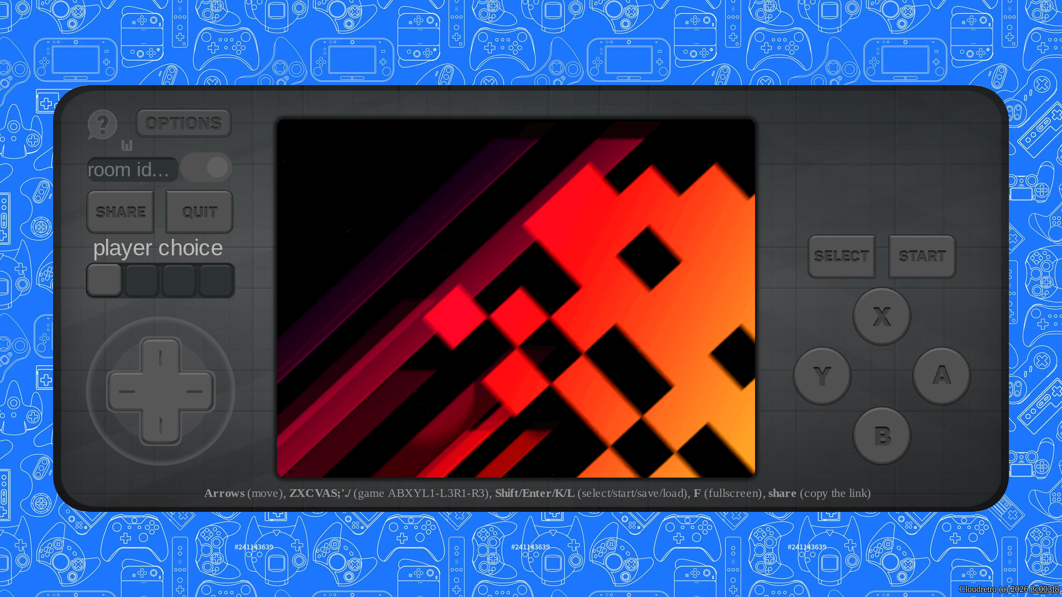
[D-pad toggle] (206, 167)
